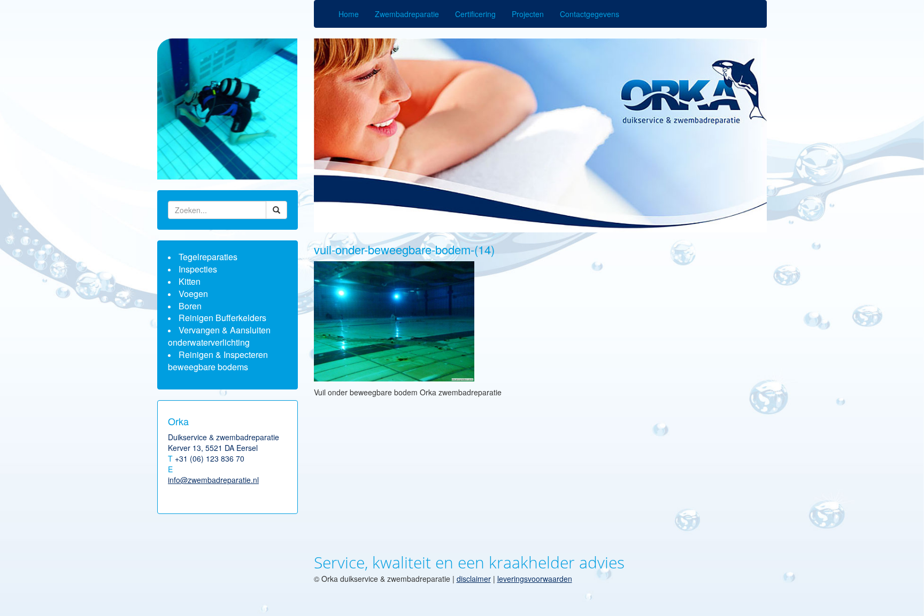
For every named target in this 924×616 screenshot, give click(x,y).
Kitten (190, 281)
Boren (190, 306)
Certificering (475, 14)
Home (348, 14)
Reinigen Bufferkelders (222, 317)
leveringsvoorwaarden (534, 578)
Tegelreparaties (208, 257)
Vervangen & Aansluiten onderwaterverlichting (219, 336)
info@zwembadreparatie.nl (213, 479)
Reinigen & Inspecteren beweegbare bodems (218, 360)
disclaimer (474, 578)
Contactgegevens (589, 14)
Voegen (193, 293)
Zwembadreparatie (407, 14)
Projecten (528, 14)
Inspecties (198, 269)
